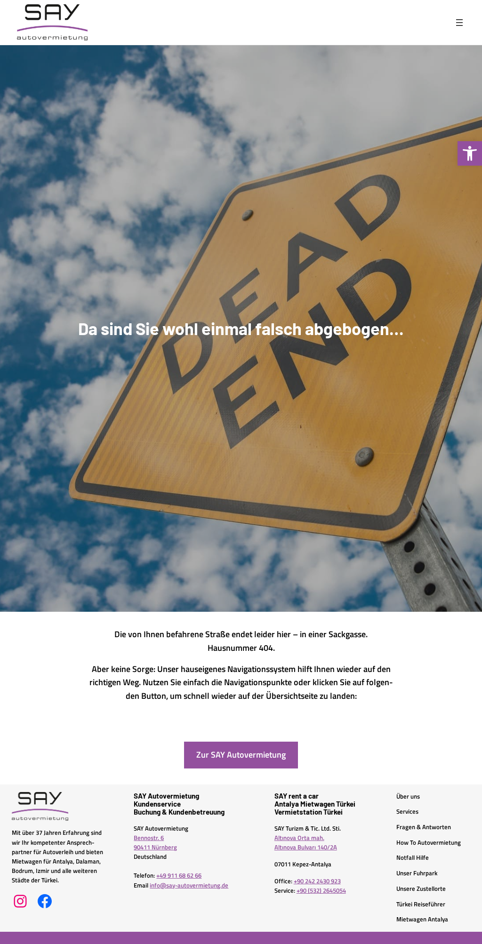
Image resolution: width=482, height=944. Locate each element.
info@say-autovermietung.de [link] (189, 885)
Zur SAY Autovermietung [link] (241, 754)
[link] (470, 153)
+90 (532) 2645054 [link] (321, 890)
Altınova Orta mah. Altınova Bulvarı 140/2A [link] (305, 842)
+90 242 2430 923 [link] (317, 881)
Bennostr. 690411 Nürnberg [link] (155, 842)
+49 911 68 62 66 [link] (178, 875)
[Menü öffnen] (459, 22)
